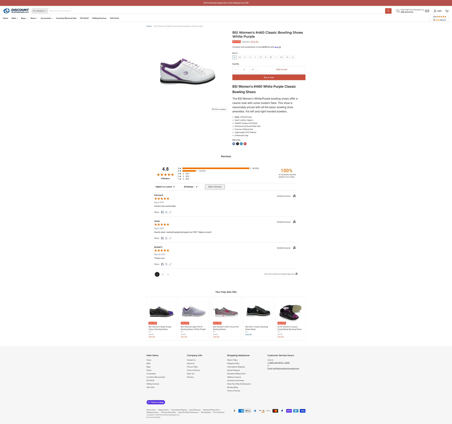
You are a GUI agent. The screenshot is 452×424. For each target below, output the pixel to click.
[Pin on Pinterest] (245, 143)
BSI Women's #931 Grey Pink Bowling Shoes (226, 328)
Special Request (233, 370)
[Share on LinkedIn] (241, 143)
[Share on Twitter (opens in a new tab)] (166, 212)
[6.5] (250, 60)
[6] (245, 60)
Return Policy (232, 360)
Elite (279, 332)
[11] (293, 60)
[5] (234, 60)
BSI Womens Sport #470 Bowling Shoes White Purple (193, 328)
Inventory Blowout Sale (66, 18)
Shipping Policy (233, 363)
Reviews (190, 377)
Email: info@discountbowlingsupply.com (283, 368)
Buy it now (269, 77)
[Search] (388, 11)
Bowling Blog (232, 387)
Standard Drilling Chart (236, 373)
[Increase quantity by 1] (253, 69)
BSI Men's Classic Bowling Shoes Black (256, 328)
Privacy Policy (192, 367)
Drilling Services (99, 18)
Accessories (46, 18)
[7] (255, 60)
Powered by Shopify (153, 417)
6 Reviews (169, 178)
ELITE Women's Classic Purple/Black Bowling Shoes (290, 328)
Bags (23, 18)
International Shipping (236, 367)
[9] (276, 60)
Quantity (235, 64)
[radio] (226, 168)
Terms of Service (193, 370)
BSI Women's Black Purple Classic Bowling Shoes (160, 328)
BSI (150, 332)
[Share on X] (237, 143)
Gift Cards (114, 18)
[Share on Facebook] (233, 143)
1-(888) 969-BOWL (412, 11)
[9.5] (282, 60)
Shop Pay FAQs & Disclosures (239, 384)
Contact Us (191, 360)
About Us (190, 363)
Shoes (33, 18)
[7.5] (261, 60)
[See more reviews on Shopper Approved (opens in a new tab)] (170, 212)
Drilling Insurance (234, 377)
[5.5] (240, 60)
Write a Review (215, 187)
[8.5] (271, 60)
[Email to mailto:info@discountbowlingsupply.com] (427, 11)
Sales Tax (190, 373)
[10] (287, 60)
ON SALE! (84, 18)
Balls (14, 18)
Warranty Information (235, 380)
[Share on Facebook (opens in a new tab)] (162, 212)
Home (5, 18)
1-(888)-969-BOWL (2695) (279, 363)
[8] (266, 60)
